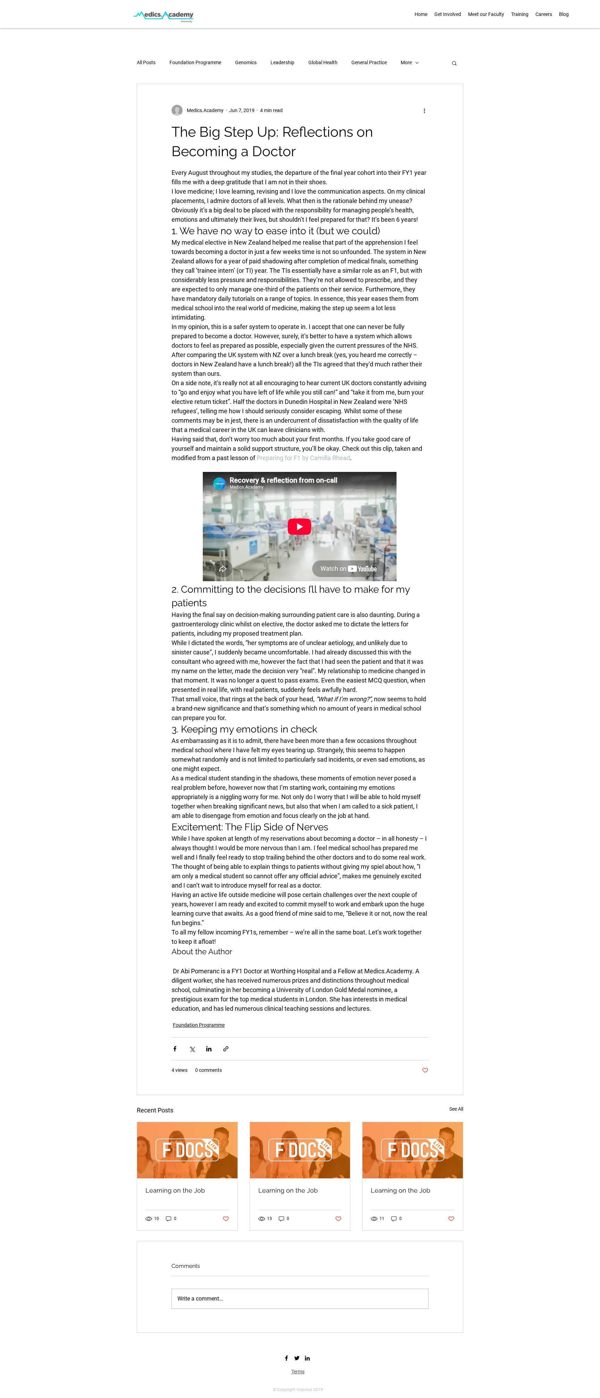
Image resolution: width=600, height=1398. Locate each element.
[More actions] (424, 110)
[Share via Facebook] (175, 1048)
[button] (486, 14)
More (406, 62)
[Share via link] (226, 1048)
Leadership (282, 62)
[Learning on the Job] (187, 1150)
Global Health (323, 62)
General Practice (369, 62)
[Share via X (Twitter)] (192, 1048)
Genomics (246, 62)
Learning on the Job (175, 1190)
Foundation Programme (195, 62)
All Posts (146, 62)
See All (456, 1109)
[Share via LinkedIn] (209, 1048)
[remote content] (300, 527)
